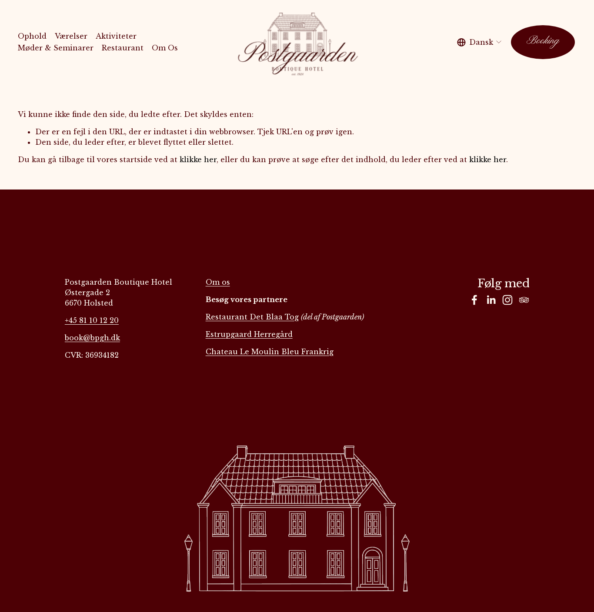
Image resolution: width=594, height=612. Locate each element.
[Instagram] (507, 300)
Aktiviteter (116, 36)
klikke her (198, 159)
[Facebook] (474, 300)
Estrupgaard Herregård (249, 334)
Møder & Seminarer (55, 47)
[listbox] (480, 42)
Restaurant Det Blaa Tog (252, 317)
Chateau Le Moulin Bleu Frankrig (270, 351)
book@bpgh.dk (92, 337)
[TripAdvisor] (524, 300)
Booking (543, 42)
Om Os (165, 47)
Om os (218, 282)
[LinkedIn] (491, 300)
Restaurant (122, 47)
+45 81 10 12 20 (92, 320)
